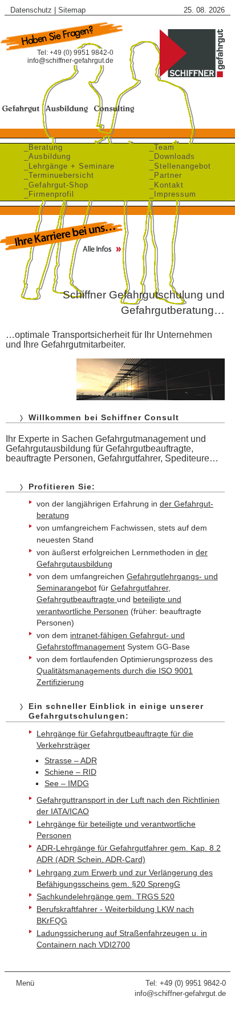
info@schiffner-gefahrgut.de (70, 61)
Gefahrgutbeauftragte (77, 599)
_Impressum (170, 194)
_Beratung (40, 147)
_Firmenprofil (46, 194)
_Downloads (169, 156)
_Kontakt (164, 185)
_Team (159, 147)
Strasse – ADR (70, 760)
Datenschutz (31, 10)
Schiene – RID (70, 771)
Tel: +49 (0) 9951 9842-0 (185, 983)
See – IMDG (66, 783)
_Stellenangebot (177, 166)
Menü (25, 983)
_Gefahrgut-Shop (53, 185)
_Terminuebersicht (56, 175)
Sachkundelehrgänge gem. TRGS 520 (106, 896)
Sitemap (72, 10)
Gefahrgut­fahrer (139, 587)
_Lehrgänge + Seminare (66, 166)
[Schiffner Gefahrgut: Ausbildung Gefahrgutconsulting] (191, 76)
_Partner (163, 175)
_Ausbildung (44, 156)
